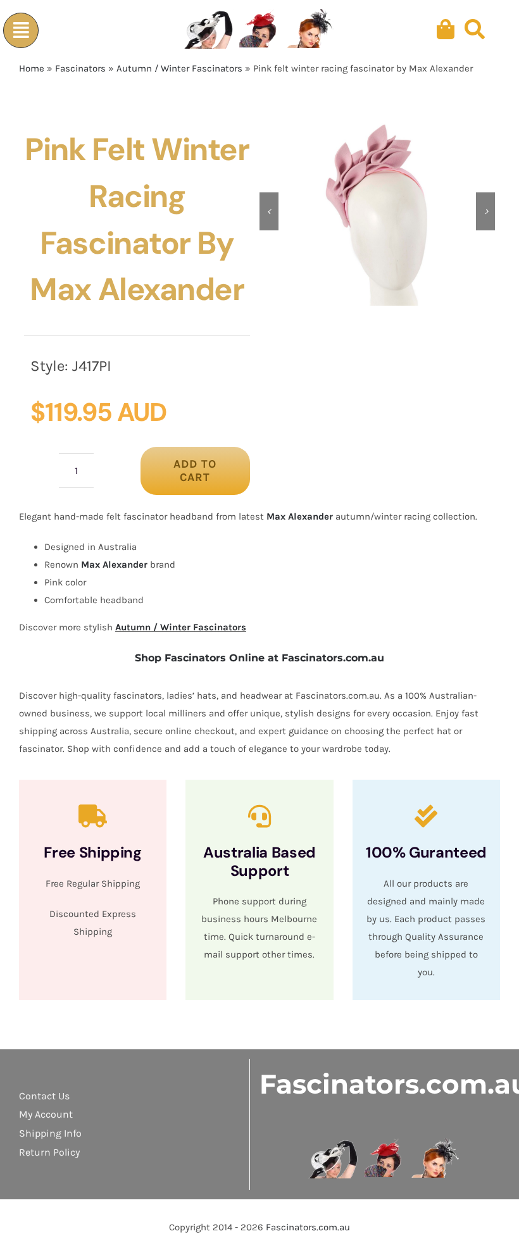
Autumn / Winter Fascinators (179, 68)
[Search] (475, 30)
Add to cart (194, 470)
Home (31, 68)
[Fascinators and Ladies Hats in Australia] (260, 30)
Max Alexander (299, 516)
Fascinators (80, 68)
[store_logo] (384, 1143)
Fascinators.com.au (308, 1227)
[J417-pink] (377, 211)
